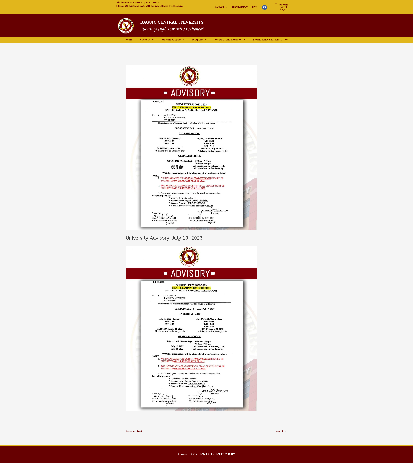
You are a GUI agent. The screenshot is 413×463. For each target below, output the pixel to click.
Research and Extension (228, 40)
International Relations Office (270, 40)
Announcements (240, 7)
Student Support (171, 40)
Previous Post (132, 431)
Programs (198, 40)
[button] (282, 7)
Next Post (283, 431)
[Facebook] (264, 7)
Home (128, 40)
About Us (145, 40)
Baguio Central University (172, 22)
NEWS (254, 7)
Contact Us (221, 7)
